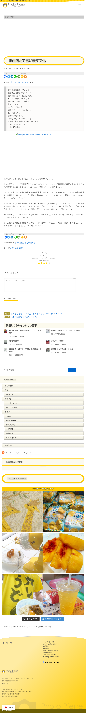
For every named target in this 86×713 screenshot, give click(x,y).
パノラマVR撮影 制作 (50, 644)
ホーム (3, 1)
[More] (25, 76)
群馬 (16, 248)
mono (8, 416)
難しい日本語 (30, 243)
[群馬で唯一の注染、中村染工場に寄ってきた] (5, 350)
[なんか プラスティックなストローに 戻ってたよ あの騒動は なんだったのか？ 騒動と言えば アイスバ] (63, 594)
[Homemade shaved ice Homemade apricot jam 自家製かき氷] (22, 553)
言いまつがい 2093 (20, 82)
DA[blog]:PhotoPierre (16, 1)
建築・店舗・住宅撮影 (50, 650)
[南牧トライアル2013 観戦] (47, 350)
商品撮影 (46, 646)
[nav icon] (79, 5)
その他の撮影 (47, 652)
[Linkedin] (12, 76)
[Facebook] (5, 76)
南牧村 (10, 429)
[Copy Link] (22, 76)
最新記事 (8, 445)
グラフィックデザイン (50, 655)
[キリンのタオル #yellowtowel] (22, 511)
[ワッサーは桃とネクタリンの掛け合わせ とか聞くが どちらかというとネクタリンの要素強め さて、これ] (63, 553)
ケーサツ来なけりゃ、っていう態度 (65, 330)
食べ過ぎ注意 (11, 437)
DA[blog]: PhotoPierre (51, 657)
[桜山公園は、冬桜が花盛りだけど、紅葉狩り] (5, 331)
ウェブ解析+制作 (49, 642)
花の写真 (9, 394)
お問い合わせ (6, 683)
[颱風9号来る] (5, 342)
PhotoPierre (11, 420)
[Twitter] (8, 76)
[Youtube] (11, 642)
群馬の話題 (26, 68)
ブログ (7, 412)
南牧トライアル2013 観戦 (62, 349)
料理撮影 (46, 648)
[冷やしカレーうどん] (22, 594)
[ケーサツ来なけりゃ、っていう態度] (47, 331)
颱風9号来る (14, 341)
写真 (6, 390)
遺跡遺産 (9, 433)
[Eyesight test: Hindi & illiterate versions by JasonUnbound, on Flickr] (44, 154)
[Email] (18, 76)
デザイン (8, 399)
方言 (12, 248)
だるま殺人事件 (57, 341)
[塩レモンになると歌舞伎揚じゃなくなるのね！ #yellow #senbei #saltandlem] (63, 511)
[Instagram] (7, 642)
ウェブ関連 (9, 386)
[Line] (15, 76)
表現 (21, 248)
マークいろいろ (12, 403)
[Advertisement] (44, 37)
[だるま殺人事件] (47, 342)
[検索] (72, 370)
